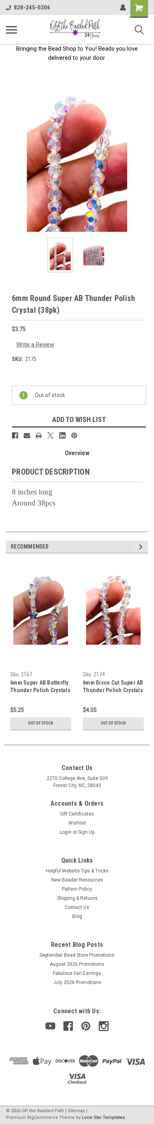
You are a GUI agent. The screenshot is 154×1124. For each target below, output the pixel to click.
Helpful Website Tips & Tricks (77, 871)
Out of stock (40, 723)
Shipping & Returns (77, 898)
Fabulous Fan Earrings (77, 973)
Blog (77, 916)
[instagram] (104, 1026)
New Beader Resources (77, 880)
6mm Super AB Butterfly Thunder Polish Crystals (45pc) (40, 687)
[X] (50, 435)
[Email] (27, 435)
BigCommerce (42, 1117)
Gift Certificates (77, 814)
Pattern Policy (77, 889)
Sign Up (86, 832)
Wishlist (77, 823)
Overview (77, 453)
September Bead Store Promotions (77, 955)
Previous (12, 161)
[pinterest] (86, 1026)
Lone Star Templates (103, 1117)
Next (142, 161)
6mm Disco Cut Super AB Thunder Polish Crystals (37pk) (113, 687)
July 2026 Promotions (77, 982)
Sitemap (76, 1110)
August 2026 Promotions (77, 964)
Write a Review (35, 344)
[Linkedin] (62, 435)
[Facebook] (15, 435)
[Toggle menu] (11, 29)
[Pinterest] (74, 435)
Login (65, 832)
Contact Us (77, 907)
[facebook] (68, 1026)
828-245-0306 (32, 7)
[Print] (39, 435)
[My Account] (123, 7)
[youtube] (50, 1026)
